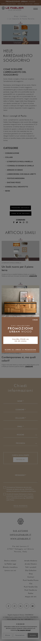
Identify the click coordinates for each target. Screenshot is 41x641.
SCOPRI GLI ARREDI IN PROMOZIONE (20, 349)
